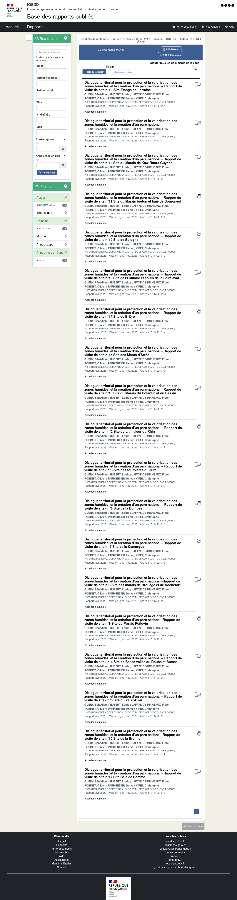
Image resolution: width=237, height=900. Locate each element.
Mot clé (41, 236)
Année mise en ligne (50, 253)
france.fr (175, 856)
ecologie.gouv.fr (175, 863)
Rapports (61, 845)
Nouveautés (62, 852)
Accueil (61, 841)
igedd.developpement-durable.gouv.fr (175, 867)
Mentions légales (61, 863)
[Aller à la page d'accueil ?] (232, 5)
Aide (61, 856)
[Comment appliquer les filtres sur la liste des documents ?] (65, 186)
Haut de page (194, 826)
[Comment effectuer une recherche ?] (65, 38)
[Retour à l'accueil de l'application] (118, 888)
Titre (39, 102)
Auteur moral (44, 90)
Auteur (40, 198)
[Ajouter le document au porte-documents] (198, 85)
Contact (61, 867)
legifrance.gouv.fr (175, 845)
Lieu (39, 126)
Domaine (42, 221)
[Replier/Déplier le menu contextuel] (29, 38)
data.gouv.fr (175, 859)
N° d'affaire (43, 114)
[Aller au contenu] (226, 5)
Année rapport (45, 244)
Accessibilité (61, 859)
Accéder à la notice (95, 111)
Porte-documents (61, 848)
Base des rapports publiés (60, 16)
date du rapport (94, 71)
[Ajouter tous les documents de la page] (194, 69)
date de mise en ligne (122, 71)
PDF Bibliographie (172, 55)
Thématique (44, 213)
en (37, 143)
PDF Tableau (172, 49)
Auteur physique (47, 78)
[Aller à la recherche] (229, 5)
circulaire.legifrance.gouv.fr (175, 848)
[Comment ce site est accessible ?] (222, 5)
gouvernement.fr (175, 852)
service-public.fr (175, 841)
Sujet (39, 65)
